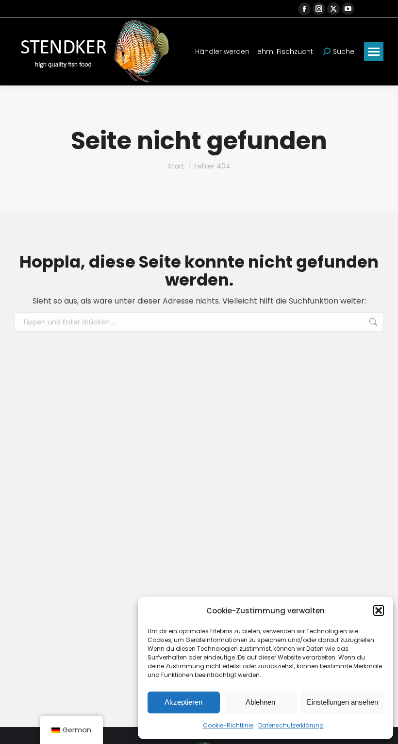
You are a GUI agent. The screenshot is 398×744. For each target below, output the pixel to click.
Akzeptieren (183, 702)
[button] (378, 610)
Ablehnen (260, 702)
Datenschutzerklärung (291, 725)
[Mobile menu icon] (373, 51)
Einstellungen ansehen (342, 702)
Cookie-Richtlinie (228, 725)
